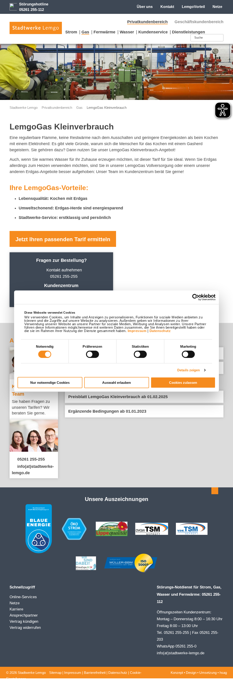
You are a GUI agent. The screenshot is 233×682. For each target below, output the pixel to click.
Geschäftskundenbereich (199, 22)
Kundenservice (153, 32)
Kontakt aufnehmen (64, 270)
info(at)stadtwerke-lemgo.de (180, 653)
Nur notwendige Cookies (50, 382)
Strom (71, 32)
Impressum (137, 331)
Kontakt (167, 7)
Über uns (145, 7)
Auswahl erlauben (116, 382)
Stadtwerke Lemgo (24, 107)
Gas (85, 32)
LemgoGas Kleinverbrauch (107, 107)
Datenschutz (160, 331)
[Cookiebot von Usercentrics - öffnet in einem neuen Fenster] (195, 297)
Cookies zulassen (183, 382)
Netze (217, 7)
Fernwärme (104, 32)
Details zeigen (188, 370)
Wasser (127, 32)
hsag (223, 673)
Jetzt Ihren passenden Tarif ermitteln (62, 239)
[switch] (92, 354)
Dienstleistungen (188, 32)
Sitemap (55, 673)
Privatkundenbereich (147, 22)
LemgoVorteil (193, 7)
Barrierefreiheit (95, 673)
